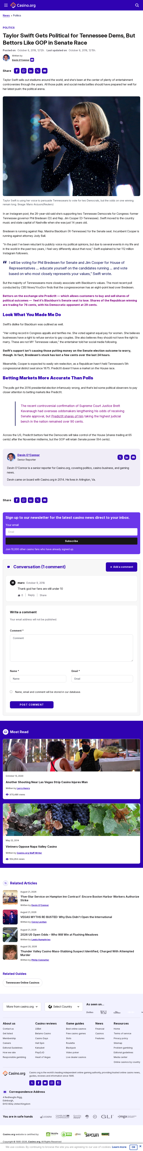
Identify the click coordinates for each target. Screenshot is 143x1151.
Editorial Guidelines (12, 1047)
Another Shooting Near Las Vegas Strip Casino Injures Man (47, 782)
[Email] (133, 457)
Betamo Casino (43, 1033)
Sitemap (118, 1043)
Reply (31, 595)
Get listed (8, 1033)
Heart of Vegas (43, 1057)
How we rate (9, 1052)
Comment (17, 630)
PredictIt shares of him (67, 416)
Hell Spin (39, 1043)
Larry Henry (23, 788)
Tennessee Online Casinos (22, 982)
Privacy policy (121, 1038)
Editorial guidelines (123, 1052)
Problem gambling (123, 1047)
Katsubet (39, 1047)
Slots (68, 1038)
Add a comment (121, 567)
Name (14, 671)
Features (99, 1038)
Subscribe (71, 541)
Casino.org (34, 1141)
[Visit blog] (58, 1082)
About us (9, 1023)
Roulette (70, 1043)
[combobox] (22, 1006)
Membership (9, 1038)
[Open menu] (6, 5)
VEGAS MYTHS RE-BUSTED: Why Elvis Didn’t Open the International (66, 917)
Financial (99, 1029)
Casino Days (41, 1038)
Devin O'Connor (20, 60)
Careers (7, 1043)
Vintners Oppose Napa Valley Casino (31, 846)
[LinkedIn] (126, 457)
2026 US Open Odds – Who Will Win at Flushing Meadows (59, 934)
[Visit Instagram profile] (51, 1082)
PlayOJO (39, 1052)
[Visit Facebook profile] (38, 1082)
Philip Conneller (40, 960)
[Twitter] (120, 457)
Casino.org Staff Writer (29, 853)
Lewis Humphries (40, 939)
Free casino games (76, 1033)
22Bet (38, 1029)
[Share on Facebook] (17, 71)
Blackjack (71, 1047)
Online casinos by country (127, 1062)
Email (76, 671)
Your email (12, 525)
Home (117, 1029)
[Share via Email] (44, 71)
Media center (120, 1057)
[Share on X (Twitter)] (37, 71)
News (6, 15)
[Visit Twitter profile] (32, 1082)
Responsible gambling (14, 1057)
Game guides (75, 1023)
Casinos (99, 1033)
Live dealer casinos (76, 1057)
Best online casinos (76, 1029)
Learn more (119, 1146)
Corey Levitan (39, 922)
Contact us (8, 1029)
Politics (17, 15)
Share (43, 595)
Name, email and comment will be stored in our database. (48, 691)
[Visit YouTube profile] (45, 1082)
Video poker (72, 1052)
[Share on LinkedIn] (30, 71)
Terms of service (122, 1033)
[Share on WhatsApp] (24, 71)
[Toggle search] (137, 5)
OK (133, 1147)
